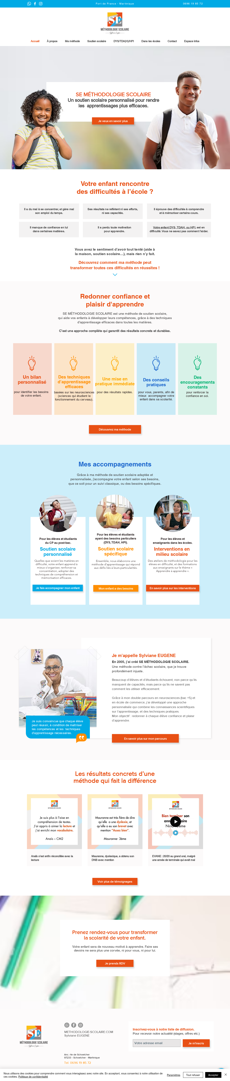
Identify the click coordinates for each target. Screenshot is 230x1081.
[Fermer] (226, 1075)
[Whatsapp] (66, 1025)
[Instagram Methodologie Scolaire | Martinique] (35, 3)
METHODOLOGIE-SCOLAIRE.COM (88, 1032)
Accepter (213, 1075)
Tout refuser (193, 1075)
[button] (191, 41)
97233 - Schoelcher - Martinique (82, 1057)
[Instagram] (80, 1025)
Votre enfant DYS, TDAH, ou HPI (174, 227)
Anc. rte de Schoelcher (77, 1054)
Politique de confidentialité (33, 1076)
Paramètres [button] (173, 1075)
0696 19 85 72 (80, 1063)
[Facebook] (73, 1025)
